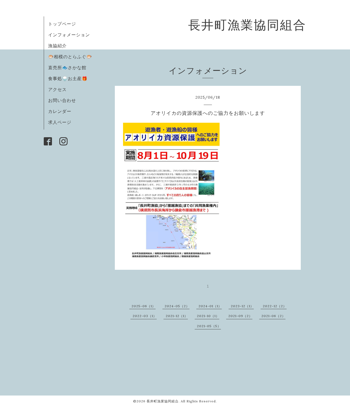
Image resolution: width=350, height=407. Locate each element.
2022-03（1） (145, 316)
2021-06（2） (273, 316)
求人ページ (59, 122)
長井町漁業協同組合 (247, 25)
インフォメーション (69, 34)
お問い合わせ (62, 100)
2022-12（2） (275, 306)
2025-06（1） (144, 306)
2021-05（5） (209, 326)
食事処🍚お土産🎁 (68, 78)
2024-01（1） (210, 306)
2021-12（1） (177, 316)
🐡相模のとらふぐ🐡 (70, 56)
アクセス (57, 89)
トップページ (62, 24)
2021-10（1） (208, 316)
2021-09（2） (240, 316)
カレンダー (59, 111)
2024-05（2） (177, 306)
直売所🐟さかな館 (67, 67)
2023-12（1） (242, 306)
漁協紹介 (57, 45)
